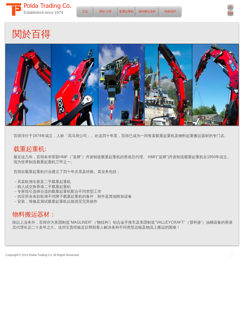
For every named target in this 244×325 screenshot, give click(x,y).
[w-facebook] (222, 255)
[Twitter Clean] (227, 255)
